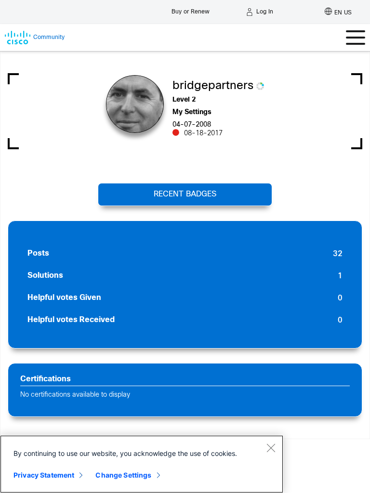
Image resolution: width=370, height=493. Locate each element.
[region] (141, 464)
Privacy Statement (43, 475)
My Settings (191, 112)
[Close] (271, 448)
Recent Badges (185, 194)
